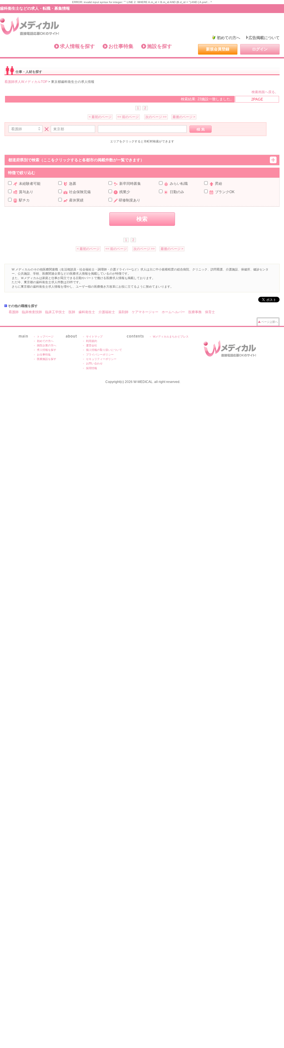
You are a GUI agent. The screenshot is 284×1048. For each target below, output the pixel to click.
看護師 (14, 312)
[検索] (200, 129)
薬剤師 (123, 312)
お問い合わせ (94, 363)
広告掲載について (264, 37)
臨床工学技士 (55, 312)
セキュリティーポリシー (101, 359)
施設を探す (159, 46)
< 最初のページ (100, 117)
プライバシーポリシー (100, 354)
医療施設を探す (46, 359)
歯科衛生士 (86, 312)
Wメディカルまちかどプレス (171, 336)
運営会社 (91, 345)
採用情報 (91, 368)
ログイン (260, 49)
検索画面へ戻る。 (265, 92)
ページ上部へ (269, 321)
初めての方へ (228, 37)
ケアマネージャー (145, 312)
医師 (72, 312)
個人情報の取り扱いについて (104, 349)
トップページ (45, 336)
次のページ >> (156, 117)
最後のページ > (184, 117)
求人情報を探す (77, 46)
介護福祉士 (106, 312)
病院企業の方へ (46, 345)
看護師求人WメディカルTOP (25, 82)
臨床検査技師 (32, 312)
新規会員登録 (217, 49)
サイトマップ (94, 336)
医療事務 (195, 312)
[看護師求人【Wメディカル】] (30, 26)
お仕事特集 (120, 46)
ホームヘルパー (173, 312)
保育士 (210, 312)
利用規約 (91, 340)
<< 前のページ (128, 117)
